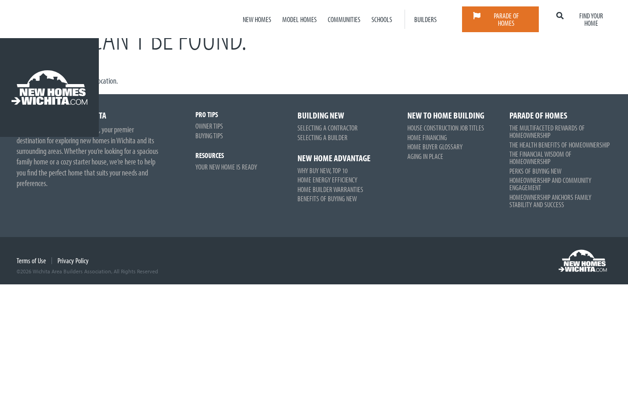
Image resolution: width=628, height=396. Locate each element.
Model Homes (299, 19)
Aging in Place (425, 156)
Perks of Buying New (535, 170)
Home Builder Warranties (330, 189)
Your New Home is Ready (226, 166)
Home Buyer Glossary (434, 146)
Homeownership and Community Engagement (550, 183)
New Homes (257, 19)
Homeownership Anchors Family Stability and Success (550, 200)
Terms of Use (31, 260)
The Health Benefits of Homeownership (559, 144)
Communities (344, 19)
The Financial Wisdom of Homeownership (540, 157)
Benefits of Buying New (327, 198)
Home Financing (427, 137)
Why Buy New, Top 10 (322, 170)
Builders (425, 19)
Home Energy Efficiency (327, 179)
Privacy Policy (73, 260)
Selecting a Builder (322, 137)
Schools (381, 19)
